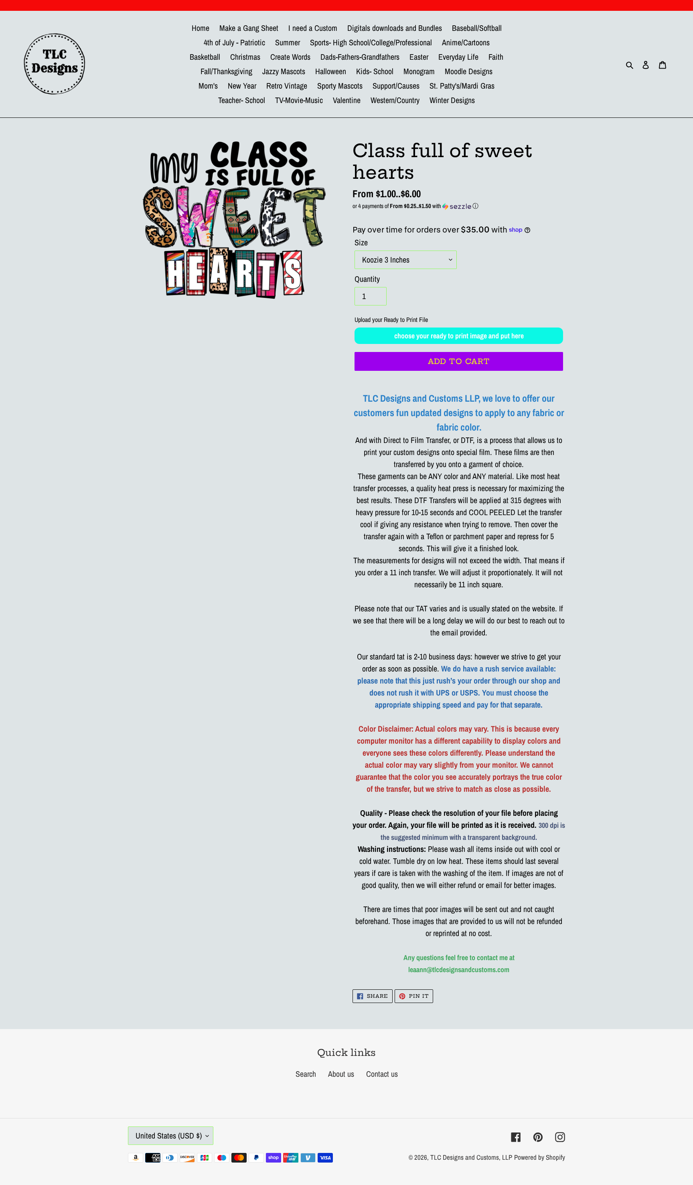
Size (361, 242)
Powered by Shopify (539, 1157)
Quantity (367, 278)
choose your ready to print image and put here (459, 336)
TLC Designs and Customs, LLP (471, 1157)
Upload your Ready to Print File (391, 319)
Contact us (382, 1073)
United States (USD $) (169, 1135)
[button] (459, 206)
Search (306, 1073)
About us (341, 1073)
